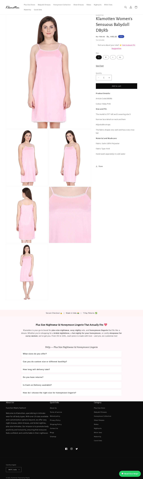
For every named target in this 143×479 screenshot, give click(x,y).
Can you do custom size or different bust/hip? (45, 362)
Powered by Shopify (24, 478)
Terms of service (56, 412)
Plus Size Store (99, 408)
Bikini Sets (98, 432)
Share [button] (101, 166)
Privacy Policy (55, 420)
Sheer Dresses (99, 420)
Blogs (52, 432)
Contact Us (54, 428)
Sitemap (53, 436)
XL (120, 57)
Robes (96, 424)
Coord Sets (98, 440)
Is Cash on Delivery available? (37, 385)
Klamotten (14, 478)
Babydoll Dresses (100, 412)
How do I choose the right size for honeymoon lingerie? (49, 393)
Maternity (97, 436)
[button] (125, 7)
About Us (53, 408)
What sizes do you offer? (35, 354)
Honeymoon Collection (102, 416)
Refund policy (55, 416)
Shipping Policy (56, 424)
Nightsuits (98, 428)
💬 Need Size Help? (130, 473)
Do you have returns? (33, 377)
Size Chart (100, 66)
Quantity (99, 73)
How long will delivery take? (36, 369)
